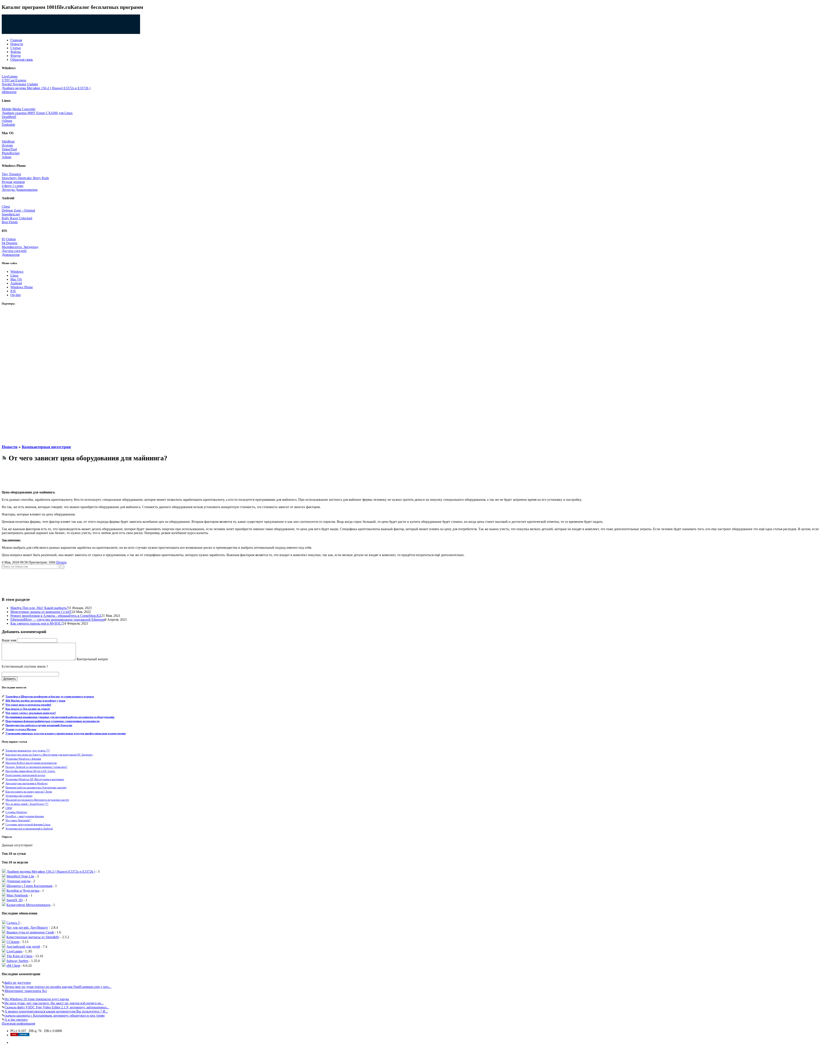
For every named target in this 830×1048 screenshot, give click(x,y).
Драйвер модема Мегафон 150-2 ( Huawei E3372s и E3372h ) (46, 88)
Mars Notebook (17, 895)
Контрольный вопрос (92, 659)
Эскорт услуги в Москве (20, 729)
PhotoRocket (10, 153)
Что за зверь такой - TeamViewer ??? (26, 804)
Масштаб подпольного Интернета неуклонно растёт (37, 799)
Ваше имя (9, 640)
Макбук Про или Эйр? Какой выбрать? (39, 608)
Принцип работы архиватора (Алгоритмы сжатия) (35, 787)
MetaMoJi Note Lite (20, 876)
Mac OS (16, 279)
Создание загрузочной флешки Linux (28, 824)
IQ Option (9, 239)
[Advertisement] (19, 375)
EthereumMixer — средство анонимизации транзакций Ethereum (57, 619)
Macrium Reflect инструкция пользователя (31, 762)
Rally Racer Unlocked (17, 218)
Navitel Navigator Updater (20, 84)
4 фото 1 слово (12, 186)
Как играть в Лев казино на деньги (27, 708)
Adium (6, 157)
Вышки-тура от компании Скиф (30, 932)
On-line (15, 295)
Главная (16, 40)
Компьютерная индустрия (46, 447)
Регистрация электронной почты (25, 775)
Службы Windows (16, 812)
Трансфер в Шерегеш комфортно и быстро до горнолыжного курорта (49, 696)
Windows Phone (21, 287)
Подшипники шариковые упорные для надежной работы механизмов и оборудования (59, 717)
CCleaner (12, 942)
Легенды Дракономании (20, 189)
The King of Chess (19, 956)
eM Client (13, 965)
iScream (7, 145)
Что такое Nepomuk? (17, 820)
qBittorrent (9, 92)
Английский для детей (23, 946)
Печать (61, 562)
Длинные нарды (18, 881)
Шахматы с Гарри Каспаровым (29, 886)
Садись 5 (13, 923)
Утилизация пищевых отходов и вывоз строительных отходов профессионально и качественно (65, 733)
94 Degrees (9, 243)
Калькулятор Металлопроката (28, 905)
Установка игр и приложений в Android (29, 828)
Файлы (15, 52)
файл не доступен (18, 982)
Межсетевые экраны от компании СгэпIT (41, 612)
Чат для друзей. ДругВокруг (27, 927)
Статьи (15, 48)
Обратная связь (21, 59)
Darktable (8, 124)
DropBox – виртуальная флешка (24, 816)
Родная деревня (13, 182)
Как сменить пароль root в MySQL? (36, 623)
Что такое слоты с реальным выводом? (30, 713)
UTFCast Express (14, 80)
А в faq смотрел (16, 1019)
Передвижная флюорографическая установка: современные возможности (52, 721)
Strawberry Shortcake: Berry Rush (25, 178)
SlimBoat (8, 141)
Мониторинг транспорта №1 (26, 991)
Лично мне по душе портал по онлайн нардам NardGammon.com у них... (58, 987)
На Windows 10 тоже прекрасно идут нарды (37, 999)
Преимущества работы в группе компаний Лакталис (38, 725)
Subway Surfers (17, 961)
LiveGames (10, 76)
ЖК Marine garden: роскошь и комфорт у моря (35, 700)
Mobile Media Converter (18, 109)
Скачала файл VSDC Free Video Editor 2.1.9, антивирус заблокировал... (57, 1007)
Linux (14, 275)
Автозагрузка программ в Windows (26, 783)
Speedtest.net (11, 214)
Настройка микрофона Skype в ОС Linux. (30, 771)
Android (16, 283)
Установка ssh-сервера (18, 795)
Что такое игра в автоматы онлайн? (28, 704)
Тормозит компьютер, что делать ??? (27, 750)
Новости (16, 44)
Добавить (9, 678)
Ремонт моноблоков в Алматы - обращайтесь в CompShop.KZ (55, 615)
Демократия (10, 255)
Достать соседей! (14, 251)
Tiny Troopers (11, 174)
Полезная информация (18, 1023)
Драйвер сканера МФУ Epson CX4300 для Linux (37, 113)
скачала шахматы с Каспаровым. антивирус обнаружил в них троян (55, 1015)
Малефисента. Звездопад (20, 247)
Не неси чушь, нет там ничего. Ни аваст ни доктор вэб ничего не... (54, 1003)
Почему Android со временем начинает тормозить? (36, 767)
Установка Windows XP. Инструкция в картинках (34, 779)
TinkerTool (9, 149)
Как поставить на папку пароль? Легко (28, 791)
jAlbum (7, 121)
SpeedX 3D (14, 900)
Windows (16, 271)
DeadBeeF (9, 117)
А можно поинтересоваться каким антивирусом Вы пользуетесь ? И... (56, 1011)
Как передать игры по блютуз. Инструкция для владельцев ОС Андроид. (49, 754)
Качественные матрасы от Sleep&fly (32, 937)
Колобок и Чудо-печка (22, 890)
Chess (6, 206)
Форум (15, 55)
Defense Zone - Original (18, 210)
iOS (13, 291)
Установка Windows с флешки (23, 758)
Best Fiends (10, 222)
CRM (8, 808)
